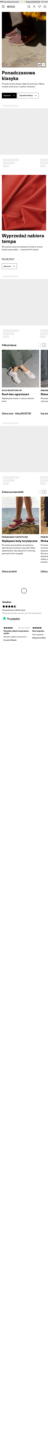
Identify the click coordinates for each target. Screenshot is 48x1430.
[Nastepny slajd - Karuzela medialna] (44, 627)
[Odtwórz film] (43, 65)
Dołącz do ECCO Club (9, 2)
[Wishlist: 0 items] (39, 7)
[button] (24, 39)
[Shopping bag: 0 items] (44, 7)
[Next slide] (44, 345)
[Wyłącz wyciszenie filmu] (39, 65)
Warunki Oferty (8, 259)
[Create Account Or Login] (34, 7)
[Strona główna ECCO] (11, 7)
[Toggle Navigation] (3, 7)
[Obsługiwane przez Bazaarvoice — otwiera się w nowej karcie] (23, 659)
